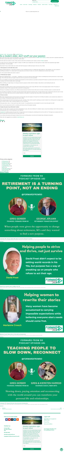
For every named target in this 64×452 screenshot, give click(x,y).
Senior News (4, 170)
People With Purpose (6, 168)
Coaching (30, 4)
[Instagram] (12, 419)
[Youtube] (9, 419)
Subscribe (32, 156)
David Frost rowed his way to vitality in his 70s (10, 286)
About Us (55, 4)
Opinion (3, 167)
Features (35, 4)
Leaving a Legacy (5, 164)
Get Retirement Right (6, 163)
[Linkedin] (15, 419)
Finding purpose (5, 161)
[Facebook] (6, 419)
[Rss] (17, 419)
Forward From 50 (5, 162)
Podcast (39, 4)
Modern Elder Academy (41, 57)
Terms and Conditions (48, 423)
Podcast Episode (5, 169)
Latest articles (45, 4)
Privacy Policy (46, 421)
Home (21, 4)
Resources (57, 5)
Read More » (2, 241)
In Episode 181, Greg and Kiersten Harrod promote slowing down (14, 403)
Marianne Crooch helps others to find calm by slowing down (13, 334)
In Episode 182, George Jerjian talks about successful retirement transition (16, 238)
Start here (25, 4)
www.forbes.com (20, 117)
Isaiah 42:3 (3, 111)
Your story (50, 4)
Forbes (42, 60)
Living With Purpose (18, 54)
